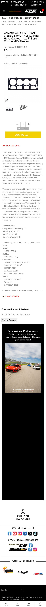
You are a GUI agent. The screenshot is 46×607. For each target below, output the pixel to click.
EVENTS (4, 2)
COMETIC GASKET (32, 18)
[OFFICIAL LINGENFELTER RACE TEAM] (30, 549)
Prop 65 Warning (12, 296)
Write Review (9, 320)
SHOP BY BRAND (15, 18)
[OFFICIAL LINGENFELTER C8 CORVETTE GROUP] (31, 545)
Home (4, 18)
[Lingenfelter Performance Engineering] (15, 11)
